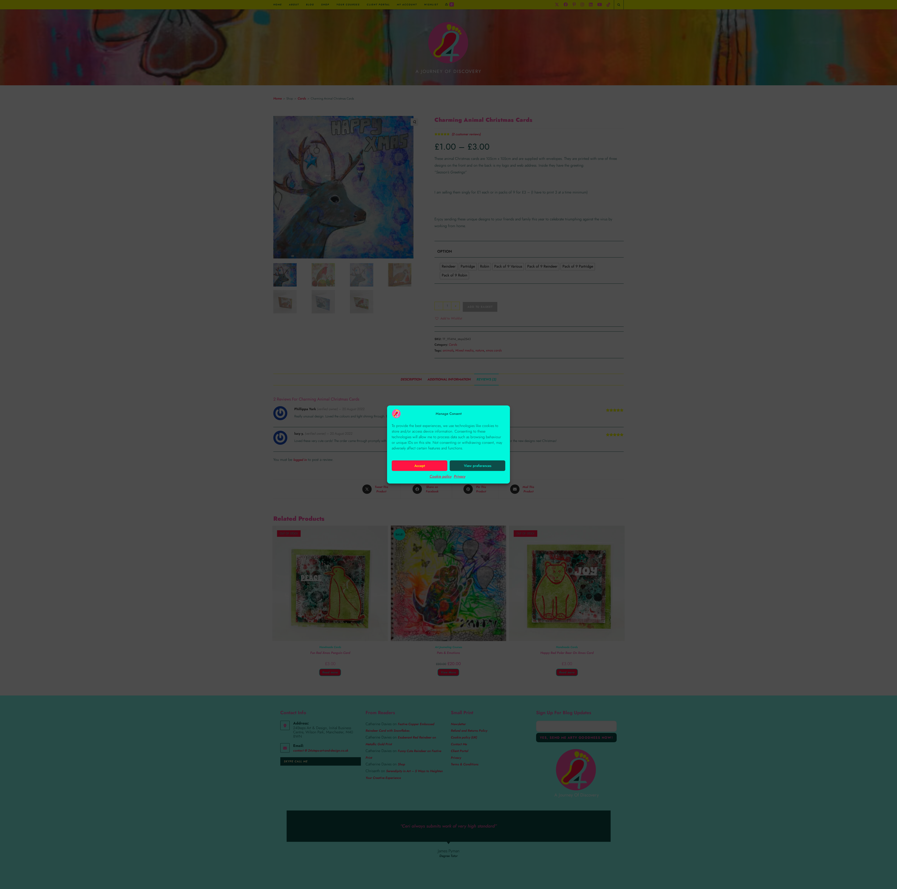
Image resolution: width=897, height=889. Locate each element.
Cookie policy (441, 476)
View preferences (477, 465)
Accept (419, 465)
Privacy (459, 476)
